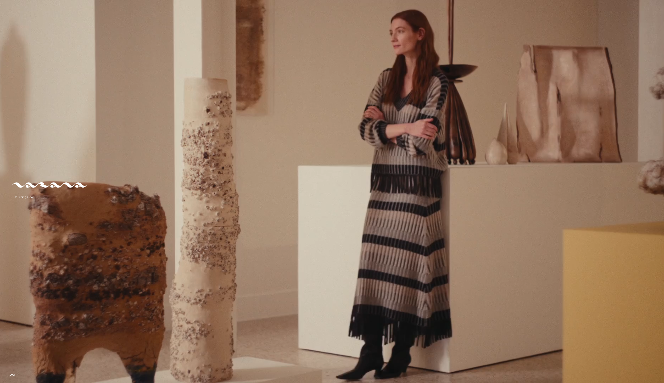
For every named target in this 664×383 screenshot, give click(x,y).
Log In (13, 374)
